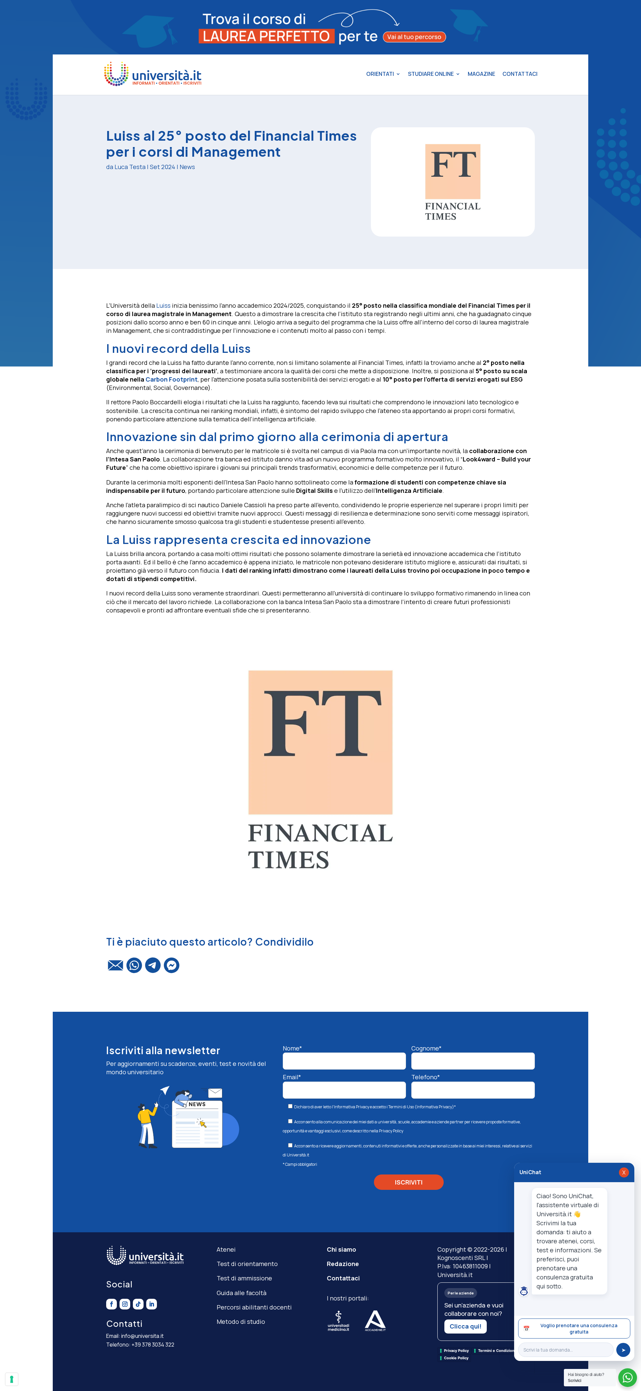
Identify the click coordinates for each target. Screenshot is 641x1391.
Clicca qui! (465, 1326)
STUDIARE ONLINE (431, 74)
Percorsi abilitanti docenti (254, 1307)
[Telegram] (153, 968)
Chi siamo (341, 1249)
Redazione (343, 1264)
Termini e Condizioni (496, 1350)
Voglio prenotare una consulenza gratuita (570, 1328)
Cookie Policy (456, 1358)
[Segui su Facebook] (111, 1304)
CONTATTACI (520, 74)
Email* (292, 1077)
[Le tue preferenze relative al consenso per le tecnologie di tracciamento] (11, 1379)
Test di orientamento (247, 1264)
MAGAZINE (481, 74)
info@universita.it (142, 1336)
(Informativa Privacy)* (435, 1107)
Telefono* (425, 1077)
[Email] (115, 968)
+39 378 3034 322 (153, 1344)
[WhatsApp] (134, 968)
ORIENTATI (380, 74)
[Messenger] (171, 968)
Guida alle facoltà (241, 1293)
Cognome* (426, 1048)
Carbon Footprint (172, 379)
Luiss (163, 305)
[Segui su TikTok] (138, 1304)
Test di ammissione (244, 1278)
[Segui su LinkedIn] (151, 1304)
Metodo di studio (241, 1321)
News (187, 167)
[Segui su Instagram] (125, 1304)
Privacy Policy (391, 1131)
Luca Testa (130, 167)
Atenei (226, 1249)
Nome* (292, 1048)
